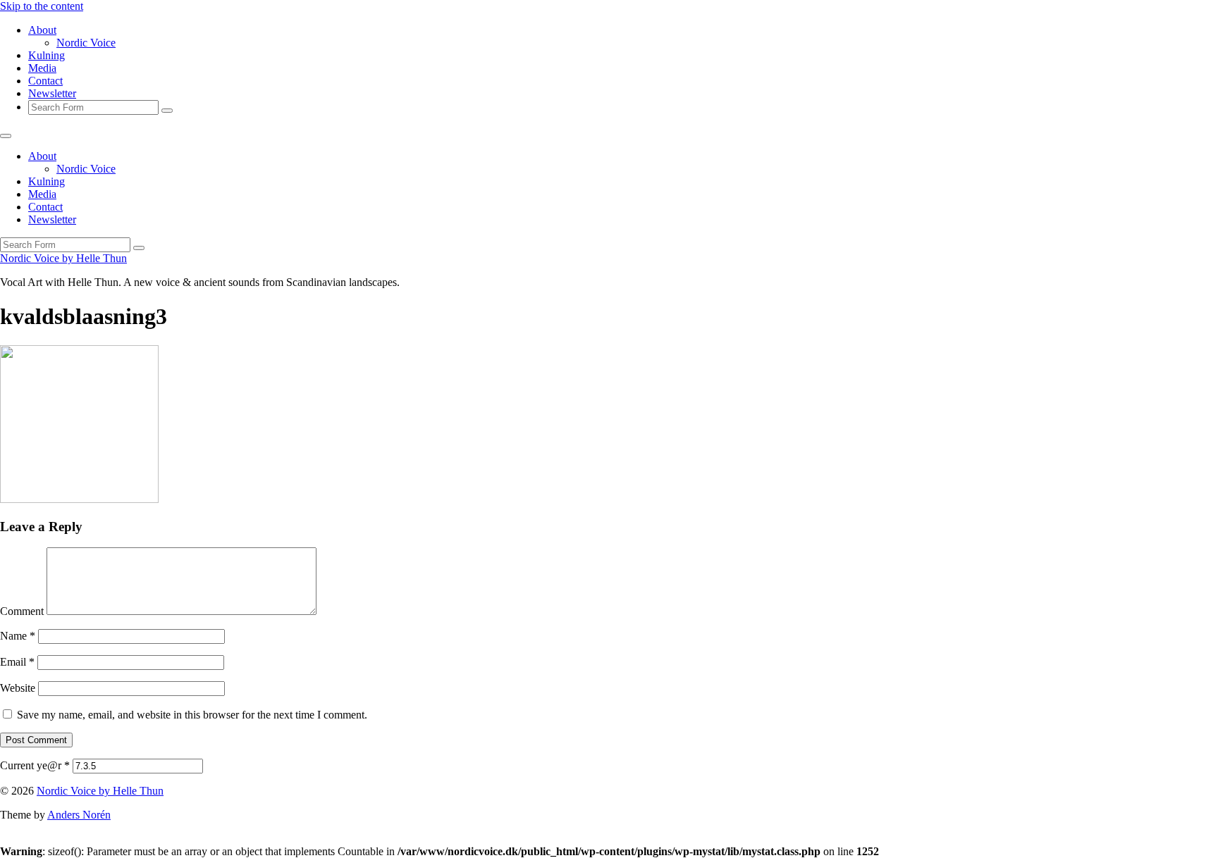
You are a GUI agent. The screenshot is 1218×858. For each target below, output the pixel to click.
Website (17, 688)
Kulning (46, 55)
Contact (45, 81)
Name (17, 636)
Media (42, 68)
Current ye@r (35, 765)
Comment (22, 611)
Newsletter (52, 93)
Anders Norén (79, 815)
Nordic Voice (86, 43)
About (42, 30)
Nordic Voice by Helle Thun (63, 258)
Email (17, 662)
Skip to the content (41, 6)
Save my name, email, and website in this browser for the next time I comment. (192, 715)
